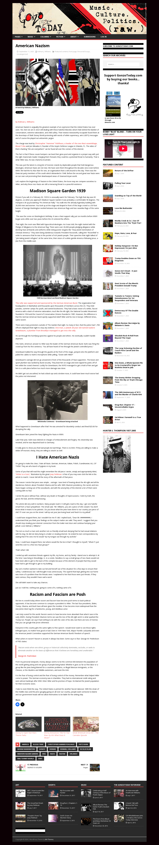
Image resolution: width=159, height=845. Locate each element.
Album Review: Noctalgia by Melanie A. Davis (127, 324)
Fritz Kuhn (83, 744)
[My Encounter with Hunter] (53, 795)
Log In (104, 36)
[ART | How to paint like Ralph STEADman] (20, 795)
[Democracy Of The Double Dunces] (108, 315)
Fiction (59, 36)
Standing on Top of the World (128, 195)
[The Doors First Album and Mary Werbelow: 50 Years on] (86, 824)
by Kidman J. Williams (25, 122)
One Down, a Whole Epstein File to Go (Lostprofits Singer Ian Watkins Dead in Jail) (129, 365)
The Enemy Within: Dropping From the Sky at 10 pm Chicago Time (128, 379)
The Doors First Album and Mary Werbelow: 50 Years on (102, 821)
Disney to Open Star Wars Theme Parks (26, 734)
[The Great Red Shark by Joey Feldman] (20, 808)
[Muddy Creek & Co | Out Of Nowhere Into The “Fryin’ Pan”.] (108, 225)
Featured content (61, 51)
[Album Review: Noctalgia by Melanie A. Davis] (108, 328)
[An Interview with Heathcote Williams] (119, 795)
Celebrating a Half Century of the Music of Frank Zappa (101, 792)
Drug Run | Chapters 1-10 (68, 804)
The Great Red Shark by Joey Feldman (35, 804)
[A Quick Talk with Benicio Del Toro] (119, 808)
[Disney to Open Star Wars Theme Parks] (29, 724)
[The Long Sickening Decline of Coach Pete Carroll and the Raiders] (108, 353)
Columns (44, 36)
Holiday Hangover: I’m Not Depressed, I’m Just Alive (126, 247)
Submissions (90, 36)
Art (17, 785)
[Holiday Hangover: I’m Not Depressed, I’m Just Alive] (108, 251)
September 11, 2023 (26, 51)
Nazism (62, 754)
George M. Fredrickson (27, 656)
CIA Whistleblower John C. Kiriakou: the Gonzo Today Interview (134, 817)
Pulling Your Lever (123, 183)
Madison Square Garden (27, 754)
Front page (73, 51)
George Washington (26, 749)
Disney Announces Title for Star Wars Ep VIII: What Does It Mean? (57, 735)
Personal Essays (83, 51)
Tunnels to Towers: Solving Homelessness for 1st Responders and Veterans (127, 298)
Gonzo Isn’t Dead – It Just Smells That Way (126, 272)
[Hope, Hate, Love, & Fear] (108, 238)
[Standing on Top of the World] (108, 200)
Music (30, 36)
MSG (44, 754)
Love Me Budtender (124, 208)
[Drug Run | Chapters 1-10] (53, 808)
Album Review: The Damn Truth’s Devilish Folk (101, 807)
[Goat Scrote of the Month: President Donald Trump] (108, 288)
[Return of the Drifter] (108, 175)
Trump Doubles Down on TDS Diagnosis (128, 259)
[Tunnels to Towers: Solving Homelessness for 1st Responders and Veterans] (108, 301)
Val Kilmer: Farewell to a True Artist (128, 418)
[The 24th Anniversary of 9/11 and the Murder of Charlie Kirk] (108, 397)
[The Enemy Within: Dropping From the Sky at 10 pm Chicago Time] (108, 382)
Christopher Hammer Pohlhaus (61, 744)
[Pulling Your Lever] (108, 188)
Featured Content (113, 164)
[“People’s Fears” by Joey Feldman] (20, 821)
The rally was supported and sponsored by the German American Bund (46, 303)
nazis (52, 754)
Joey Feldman (56, 474)
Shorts (51, 785)
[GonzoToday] (79, 33)
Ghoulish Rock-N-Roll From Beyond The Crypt (126, 336)
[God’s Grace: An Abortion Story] (53, 821)
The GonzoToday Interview (127, 785)
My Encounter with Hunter (67, 791)
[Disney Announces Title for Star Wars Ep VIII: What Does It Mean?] (57, 724)
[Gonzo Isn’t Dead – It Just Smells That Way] (108, 276)
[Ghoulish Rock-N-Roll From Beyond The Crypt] (108, 340)
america (25, 744)
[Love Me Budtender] (108, 213)
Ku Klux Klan (85, 749)
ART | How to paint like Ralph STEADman (35, 791)
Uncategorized (22, 54)
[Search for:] (123, 64)
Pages (17, 36)
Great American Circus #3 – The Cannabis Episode (85, 734)
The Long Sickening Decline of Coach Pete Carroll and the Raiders (128, 350)
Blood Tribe (38, 744)
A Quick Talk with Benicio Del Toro (132, 804)
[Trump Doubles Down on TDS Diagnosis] (108, 263)
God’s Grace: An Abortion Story (66, 816)
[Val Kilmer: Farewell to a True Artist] (108, 422)
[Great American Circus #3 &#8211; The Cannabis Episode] (86, 724)
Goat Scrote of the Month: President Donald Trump (126, 284)
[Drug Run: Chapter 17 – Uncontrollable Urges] (108, 409)
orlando (73, 754)
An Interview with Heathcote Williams (133, 791)
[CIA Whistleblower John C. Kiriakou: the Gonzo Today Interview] (119, 821)
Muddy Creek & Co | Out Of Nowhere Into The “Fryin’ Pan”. (128, 222)
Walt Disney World (25, 759)
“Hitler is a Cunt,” (23, 474)
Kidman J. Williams (44, 51)
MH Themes (49, 839)
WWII (40, 759)
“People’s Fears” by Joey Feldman (34, 816)
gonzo (42, 749)
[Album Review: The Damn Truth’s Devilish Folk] (86, 810)
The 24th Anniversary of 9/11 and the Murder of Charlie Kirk (128, 393)
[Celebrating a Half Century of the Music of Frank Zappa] (86, 795)
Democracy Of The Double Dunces (126, 311)
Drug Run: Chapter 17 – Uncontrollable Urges (125, 406)
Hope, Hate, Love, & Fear (126, 233)
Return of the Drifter (124, 170)
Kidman (53, 749)
